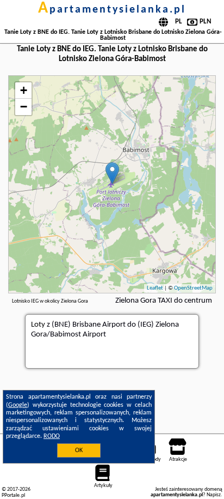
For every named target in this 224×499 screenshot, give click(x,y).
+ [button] (23, 90)
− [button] (23, 106)
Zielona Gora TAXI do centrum (163, 301)
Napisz (214, 495)
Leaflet (155, 288)
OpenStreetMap (193, 288)
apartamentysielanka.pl (112, 9)
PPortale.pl (13, 495)
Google (17, 405)
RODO (51, 436)
